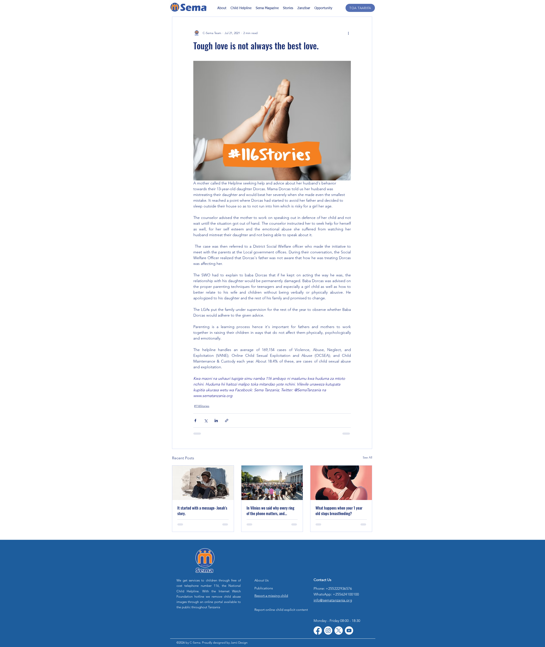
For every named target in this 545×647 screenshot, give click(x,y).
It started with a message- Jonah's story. (202, 510)
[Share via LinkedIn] (216, 420)
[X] (338, 630)
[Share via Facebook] (195, 420)
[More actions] (348, 33)
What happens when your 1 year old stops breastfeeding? (339, 510)
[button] (288, 8)
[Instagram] (328, 630)
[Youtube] (349, 630)
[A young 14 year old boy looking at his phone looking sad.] (203, 483)
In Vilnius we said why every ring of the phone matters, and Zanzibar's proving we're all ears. (270, 510)
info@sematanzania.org (333, 600)
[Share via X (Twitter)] (206, 420)
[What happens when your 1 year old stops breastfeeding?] (341, 483)
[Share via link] (227, 420)
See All (367, 457)
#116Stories (201, 406)
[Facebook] (318, 630)
